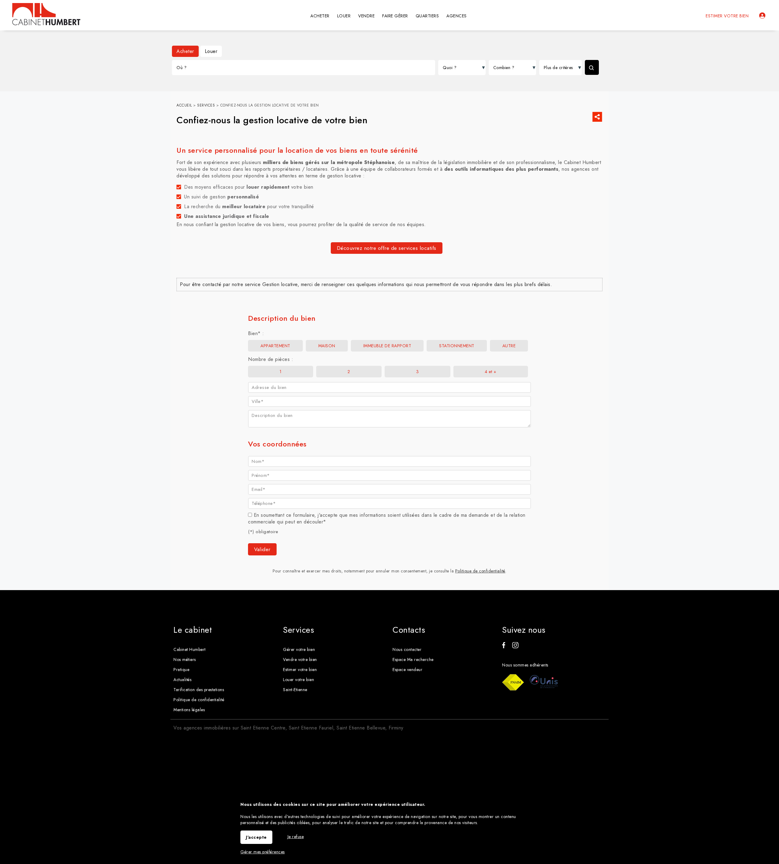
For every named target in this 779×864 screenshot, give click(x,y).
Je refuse (296, 837)
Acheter (185, 51)
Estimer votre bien (727, 16)
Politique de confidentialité (480, 571)
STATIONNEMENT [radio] (456, 346)
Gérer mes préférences (262, 852)
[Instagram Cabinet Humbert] (515, 647)
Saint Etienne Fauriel (311, 727)
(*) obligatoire (263, 531)
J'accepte (256, 837)
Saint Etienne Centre (263, 727)
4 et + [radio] (490, 372)
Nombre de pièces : (270, 359)
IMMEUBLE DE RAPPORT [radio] (387, 346)
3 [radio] (417, 372)
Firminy (396, 727)
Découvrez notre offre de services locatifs (386, 248)
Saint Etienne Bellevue (361, 727)
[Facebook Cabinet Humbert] (503, 647)
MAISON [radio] (326, 346)
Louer (211, 51)
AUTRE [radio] (509, 346)
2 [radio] (349, 372)
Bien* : (256, 333)
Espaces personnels (762, 15)
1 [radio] (281, 372)
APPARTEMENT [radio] (275, 346)
